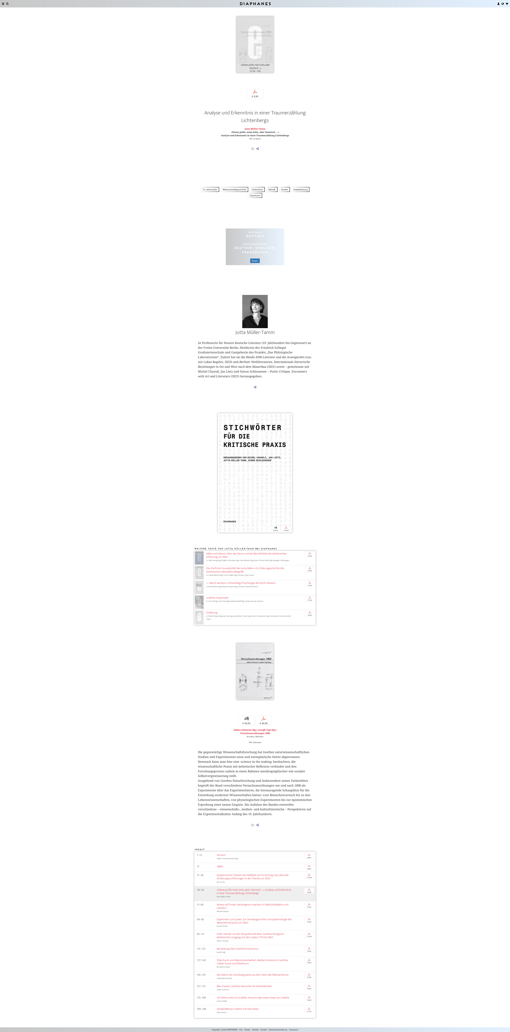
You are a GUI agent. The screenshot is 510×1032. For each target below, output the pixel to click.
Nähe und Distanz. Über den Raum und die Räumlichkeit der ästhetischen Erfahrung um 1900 (246, 555)
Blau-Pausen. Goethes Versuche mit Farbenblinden (244, 986)
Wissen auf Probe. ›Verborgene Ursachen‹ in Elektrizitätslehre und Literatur (252, 906)
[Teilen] (258, 148)
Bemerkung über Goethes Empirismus (237, 948)
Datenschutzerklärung (278, 1029)
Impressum (293, 1029)
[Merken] (252, 148)
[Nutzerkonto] (498, 3)
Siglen (220, 866)
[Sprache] (503, 3)
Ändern (255, 260)
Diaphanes (255, 3)
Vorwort (221, 855)
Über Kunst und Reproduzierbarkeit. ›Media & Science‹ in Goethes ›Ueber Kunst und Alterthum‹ (252, 962)
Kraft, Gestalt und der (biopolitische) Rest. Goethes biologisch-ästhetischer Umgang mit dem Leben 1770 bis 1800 (250, 936)
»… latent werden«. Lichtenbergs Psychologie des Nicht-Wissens (240, 583)
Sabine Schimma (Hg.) (245, 730)
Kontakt (263, 1029)
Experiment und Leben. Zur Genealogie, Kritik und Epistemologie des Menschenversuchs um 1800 (254, 921)
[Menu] (3, 3)
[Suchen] (7, 3)
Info (241, 1029)
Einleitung (211, 612)
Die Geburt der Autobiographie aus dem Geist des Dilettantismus (252, 974)
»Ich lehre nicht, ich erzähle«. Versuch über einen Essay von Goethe (253, 997)
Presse (247, 1029)
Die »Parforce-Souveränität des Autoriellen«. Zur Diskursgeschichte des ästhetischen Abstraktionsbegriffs (245, 570)
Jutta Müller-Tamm (255, 129)
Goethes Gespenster (217, 597)
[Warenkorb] (507, 3)
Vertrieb (255, 1029)
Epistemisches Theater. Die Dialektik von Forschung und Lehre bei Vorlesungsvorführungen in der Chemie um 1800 (252, 877)
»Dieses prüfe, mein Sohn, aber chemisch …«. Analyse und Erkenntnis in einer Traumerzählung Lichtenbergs (254, 892)
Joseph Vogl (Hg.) (267, 730)
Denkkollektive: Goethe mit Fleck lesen (238, 1009)
